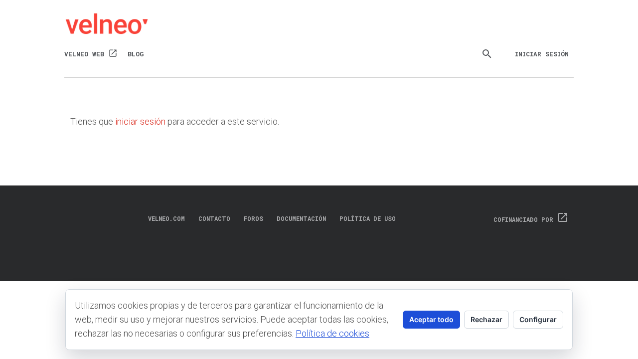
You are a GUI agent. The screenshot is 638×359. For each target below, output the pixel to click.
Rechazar (486, 319)
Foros (253, 218)
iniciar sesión (140, 121)
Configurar (538, 319)
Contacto (214, 218)
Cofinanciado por (531, 219)
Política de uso (367, 218)
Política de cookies (332, 333)
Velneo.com (166, 218)
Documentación (301, 218)
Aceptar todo (431, 319)
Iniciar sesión (542, 54)
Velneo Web (91, 53)
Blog (136, 54)
